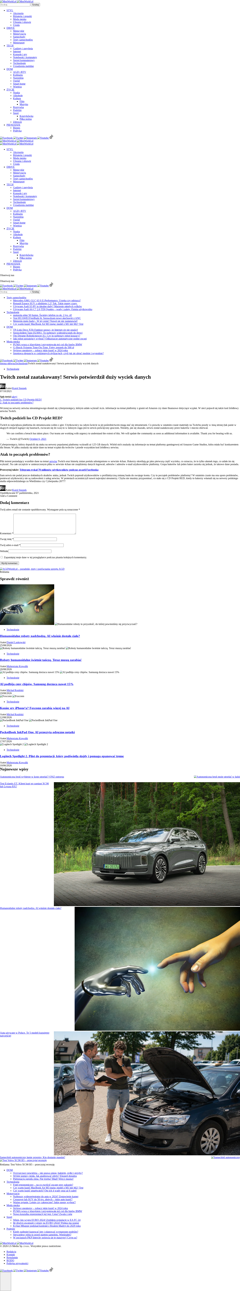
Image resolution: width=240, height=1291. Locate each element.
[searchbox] (15, 4)
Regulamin (12, 1257)
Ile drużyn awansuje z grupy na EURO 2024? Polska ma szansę (46, 1223)
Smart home (19, 83)
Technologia (13, 1181)
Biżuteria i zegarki (22, 16)
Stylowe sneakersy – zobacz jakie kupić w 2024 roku (40, 350)
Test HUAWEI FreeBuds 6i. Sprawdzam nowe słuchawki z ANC (47, 318)
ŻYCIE (10, 89)
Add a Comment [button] (8, 495)
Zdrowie (17, 122)
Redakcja (11, 1251)
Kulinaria (18, 75)
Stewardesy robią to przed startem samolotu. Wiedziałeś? (42, 1234)
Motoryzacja (19, 33)
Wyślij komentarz (9, 563)
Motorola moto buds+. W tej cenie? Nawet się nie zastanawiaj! (45, 321)
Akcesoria (18, 13)
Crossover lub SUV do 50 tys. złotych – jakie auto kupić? (42, 1199)
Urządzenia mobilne (23, 66)
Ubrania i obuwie (22, 22)
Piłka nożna (26, 119)
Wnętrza (17, 86)
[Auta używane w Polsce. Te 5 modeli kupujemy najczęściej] (147, 1093)
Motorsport (18, 42)
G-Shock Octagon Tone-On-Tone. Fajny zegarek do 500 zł (43, 347)
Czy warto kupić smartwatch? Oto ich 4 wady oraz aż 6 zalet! (45, 1190)
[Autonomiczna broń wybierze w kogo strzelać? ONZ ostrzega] (217, 776)
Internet (17, 51)
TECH (10, 45)
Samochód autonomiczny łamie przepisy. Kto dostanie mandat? (32, 1157)
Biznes (16, 127)
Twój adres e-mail (10, 545)
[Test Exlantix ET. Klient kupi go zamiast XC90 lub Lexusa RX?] (147, 844)
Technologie (19, 63)
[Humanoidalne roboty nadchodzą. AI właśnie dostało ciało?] (157, 969)
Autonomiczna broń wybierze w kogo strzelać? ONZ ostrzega (32, 776)
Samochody (19, 36)
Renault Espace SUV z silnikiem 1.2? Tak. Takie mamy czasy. (45, 303)
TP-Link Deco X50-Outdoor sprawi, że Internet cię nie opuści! (45, 329)
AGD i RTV (19, 72)
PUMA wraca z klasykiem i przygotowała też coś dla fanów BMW (47, 344)
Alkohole (18, 95)
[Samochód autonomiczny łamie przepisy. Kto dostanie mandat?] (225, 1157)
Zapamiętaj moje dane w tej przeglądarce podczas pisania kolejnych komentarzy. (45, 557)
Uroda (16, 25)
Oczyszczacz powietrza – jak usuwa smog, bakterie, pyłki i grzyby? (48, 1173)
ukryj (14, 396)
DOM (10, 69)
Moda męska (19, 19)
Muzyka (24, 104)
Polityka (17, 130)
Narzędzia (18, 77)
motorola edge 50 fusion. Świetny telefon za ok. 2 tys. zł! (42, 315)
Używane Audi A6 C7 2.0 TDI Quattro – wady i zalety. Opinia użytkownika (52, 309)
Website (4, 551)
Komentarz (6, 533)
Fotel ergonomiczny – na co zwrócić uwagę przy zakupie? (43, 1184)
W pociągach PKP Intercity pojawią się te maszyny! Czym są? (45, 1237)
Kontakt (11, 1254)
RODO (10, 1260)
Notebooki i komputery (25, 57)
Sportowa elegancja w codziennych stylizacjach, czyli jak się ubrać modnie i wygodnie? (58, 353)
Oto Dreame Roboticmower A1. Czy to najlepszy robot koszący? (46, 335)
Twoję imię (7, 539)
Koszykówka (26, 116)
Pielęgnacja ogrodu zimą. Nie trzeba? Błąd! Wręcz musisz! (43, 1178)
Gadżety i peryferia (23, 48)
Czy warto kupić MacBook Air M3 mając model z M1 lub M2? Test (48, 324)
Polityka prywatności (17, 1263)
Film (22, 101)
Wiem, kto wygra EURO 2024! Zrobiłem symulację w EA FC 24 (46, 1220)
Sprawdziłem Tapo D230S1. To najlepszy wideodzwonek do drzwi (47, 332)
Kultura (17, 98)
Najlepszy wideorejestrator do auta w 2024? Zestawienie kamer (45, 1196)
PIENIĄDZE (13, 124)
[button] (5, 1281)
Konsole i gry (20, 54)
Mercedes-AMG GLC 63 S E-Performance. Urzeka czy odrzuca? (47, 300)
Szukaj (35, 4)
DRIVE (11, 28)
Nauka (16, 92)
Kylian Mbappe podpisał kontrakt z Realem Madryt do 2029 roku (47, 1225)
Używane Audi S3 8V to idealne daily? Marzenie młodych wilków (47, 306)
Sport (16, 113)
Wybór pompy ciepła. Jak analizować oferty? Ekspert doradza (45, 1176)
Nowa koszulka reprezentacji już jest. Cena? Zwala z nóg (42, 1214)
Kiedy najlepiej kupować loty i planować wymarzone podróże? (45, 1231)
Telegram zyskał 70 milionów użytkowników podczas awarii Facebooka (59, 469)
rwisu (54, 461)
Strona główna (7, 363)
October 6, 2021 (38, 439)
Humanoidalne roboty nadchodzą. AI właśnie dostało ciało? (30, 908)
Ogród (16, 80)
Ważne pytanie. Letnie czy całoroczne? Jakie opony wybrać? (44, 1202)
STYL (10, 10)
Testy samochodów (23, 39)
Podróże (17, 110)
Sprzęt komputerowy (24, 60)
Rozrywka (18, 107)
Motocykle (18, 31)
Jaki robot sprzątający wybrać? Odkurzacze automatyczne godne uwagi (50, 338)
